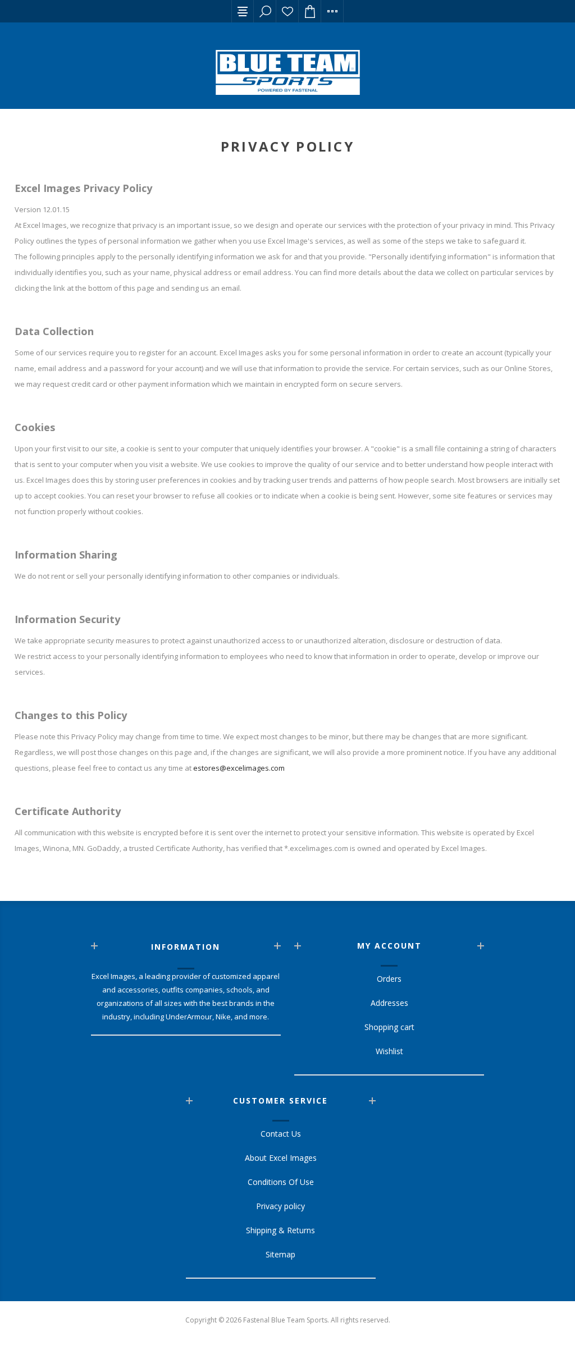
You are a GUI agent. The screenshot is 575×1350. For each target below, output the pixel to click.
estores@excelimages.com (239, 768)
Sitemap (280, 1254)
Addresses (389, 1002)
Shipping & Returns (280, 1230)
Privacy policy (280, 1206)
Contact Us (281, 1133)
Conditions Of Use (281, 1182)
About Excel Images (281, 1157)
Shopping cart (389, 1027)
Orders (389, 978)
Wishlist (287, 11)
